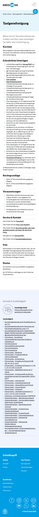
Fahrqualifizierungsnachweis (14, 346)
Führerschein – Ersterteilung (14, 359)
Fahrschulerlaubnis (11, 348)
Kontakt (6, 463)
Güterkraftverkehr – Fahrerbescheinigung (19, 415)
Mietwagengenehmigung (13, 426)
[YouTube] (33, 500)
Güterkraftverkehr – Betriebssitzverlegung (19, 398)
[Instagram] (19, 500)
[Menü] (34, 5)
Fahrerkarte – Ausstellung (14, 337)
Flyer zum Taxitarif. (23, 224)
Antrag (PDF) (27, 64)
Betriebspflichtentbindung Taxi (15, 335)
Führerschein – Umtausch (13, 389)
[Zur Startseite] (10, 5)
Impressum (7, 490)
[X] (26, 500)
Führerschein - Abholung (13, 352)
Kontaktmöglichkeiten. (24, 239)
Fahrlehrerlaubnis (11, 344)
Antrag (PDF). (19, 236)
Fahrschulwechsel (11, 350)
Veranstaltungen (26, 467)
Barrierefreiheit (8, 483)
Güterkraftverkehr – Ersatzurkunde (17, 413)
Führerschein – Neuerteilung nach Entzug (19, 385)
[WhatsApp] (26, 505)
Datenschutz (7, 487)
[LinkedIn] (33, 505)
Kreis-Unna (7, 14)
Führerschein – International (14, 380)
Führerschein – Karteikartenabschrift (17, 383)
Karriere (24, 471)
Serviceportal (16, 14)
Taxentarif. (20, 221)
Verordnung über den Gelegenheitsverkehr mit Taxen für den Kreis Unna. (19, 230)
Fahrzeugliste (11, 79)
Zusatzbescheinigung (13, 158)
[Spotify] (19, 505)
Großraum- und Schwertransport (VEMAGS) (20, 396)
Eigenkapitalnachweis (14, 82)
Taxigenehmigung (11, 433)
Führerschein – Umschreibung (15, 387)
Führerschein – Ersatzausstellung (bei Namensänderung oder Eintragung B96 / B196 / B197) (20, 376)
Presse (5, 467)
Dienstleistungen (28, 14)
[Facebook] (11, 500)
